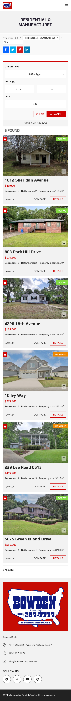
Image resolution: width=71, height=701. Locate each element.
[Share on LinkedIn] (27, 49)
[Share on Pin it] (20, 49)
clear (40, 114)
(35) (10, 38)
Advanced (57, 114)
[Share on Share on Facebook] (6, 49)
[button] (35, 74)
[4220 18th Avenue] (35, 298)
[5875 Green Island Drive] (35, 514)
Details (58, 199)
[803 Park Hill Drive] (35, 226)
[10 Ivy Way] (35, 370)
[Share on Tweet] (13, 49)
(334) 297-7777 (17, 653)
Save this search (35, 123)
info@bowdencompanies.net (23, 661)
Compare (40, 199)
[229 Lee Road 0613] (35, 442)
